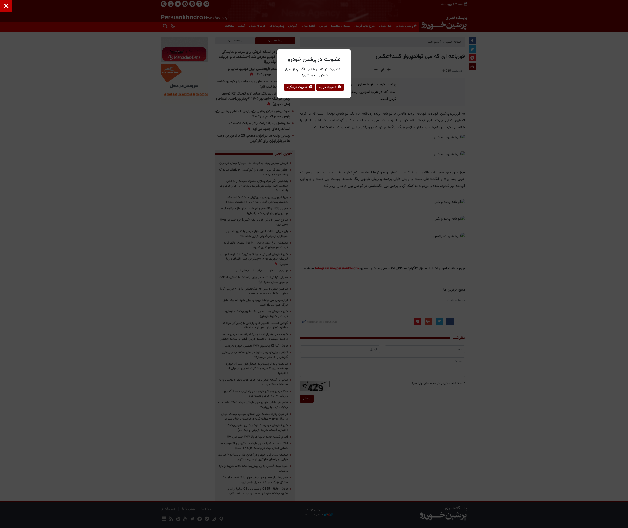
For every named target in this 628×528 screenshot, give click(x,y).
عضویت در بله (328, 87)
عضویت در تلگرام (298, 87)
